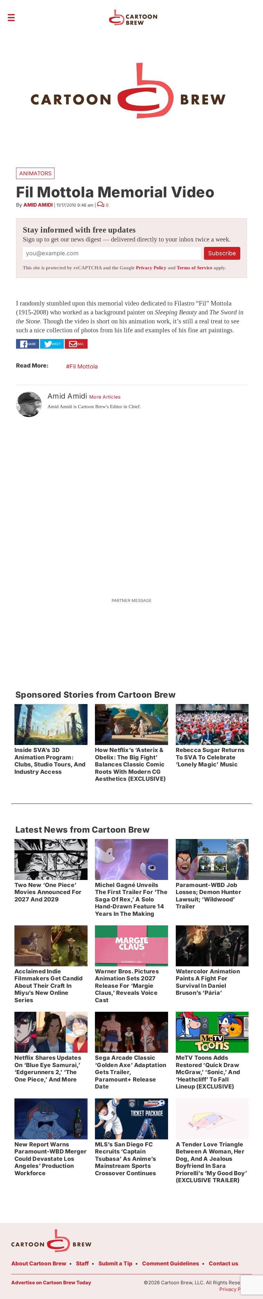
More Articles (105, 397)
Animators (35, 173)
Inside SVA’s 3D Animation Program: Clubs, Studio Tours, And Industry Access (49, 761)
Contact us (223, 1263)
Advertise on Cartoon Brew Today (51, 1282)
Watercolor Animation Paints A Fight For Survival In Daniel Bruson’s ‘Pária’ (208, 982)
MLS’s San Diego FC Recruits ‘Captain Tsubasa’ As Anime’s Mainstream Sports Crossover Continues (125, 1158)
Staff (82, 1263)
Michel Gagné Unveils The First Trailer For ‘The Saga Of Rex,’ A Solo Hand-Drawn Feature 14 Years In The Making (131, 899)
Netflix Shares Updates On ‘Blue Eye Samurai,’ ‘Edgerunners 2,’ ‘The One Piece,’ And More (47, 1068)
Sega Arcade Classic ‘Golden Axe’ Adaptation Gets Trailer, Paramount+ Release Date (130, 1072)
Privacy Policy (151, 267)
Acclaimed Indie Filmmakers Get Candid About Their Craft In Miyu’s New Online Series (48, 985)
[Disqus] (131, 503)
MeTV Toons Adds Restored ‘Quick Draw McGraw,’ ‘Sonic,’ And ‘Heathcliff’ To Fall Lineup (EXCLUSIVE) (208, 1072)
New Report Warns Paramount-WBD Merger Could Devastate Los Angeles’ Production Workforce (50, 1158)
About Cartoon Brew (38, 1263)
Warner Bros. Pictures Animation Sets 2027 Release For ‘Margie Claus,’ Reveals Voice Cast (127, 985)
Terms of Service (194, 267)
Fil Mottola (84, 366)
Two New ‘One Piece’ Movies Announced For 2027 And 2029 (47, 892)
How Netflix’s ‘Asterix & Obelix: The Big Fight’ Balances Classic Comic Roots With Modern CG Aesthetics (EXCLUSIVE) (130, 764)
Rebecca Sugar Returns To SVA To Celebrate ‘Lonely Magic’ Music (210, 757)
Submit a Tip (115, 1263)
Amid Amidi (38, 205)
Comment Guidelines (170, 1263)
